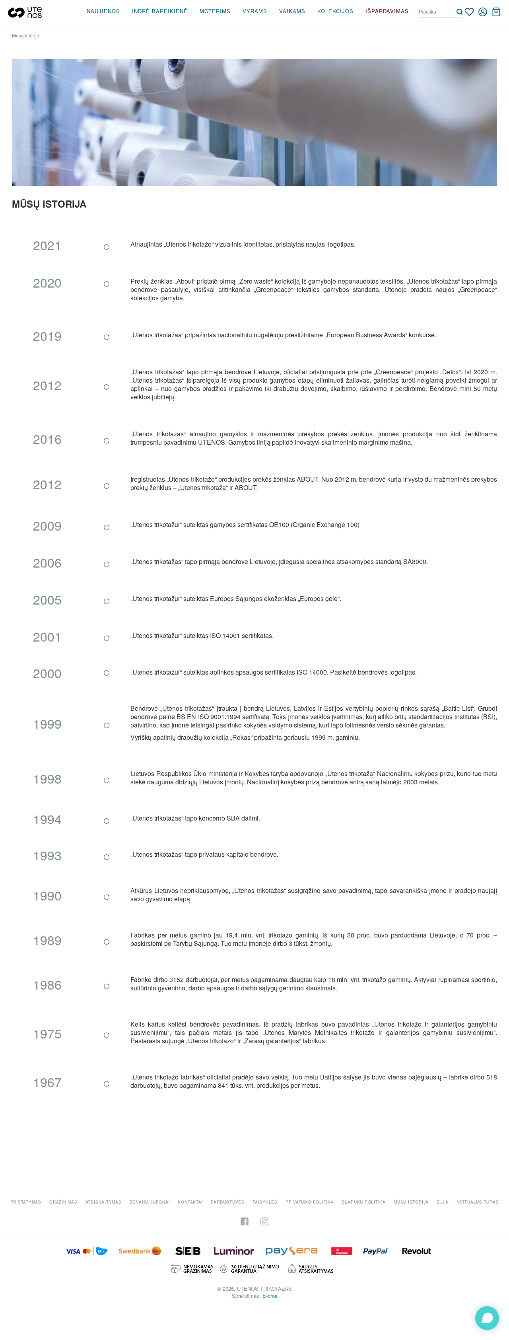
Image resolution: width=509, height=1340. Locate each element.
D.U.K (443, 1202)
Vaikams (292, 11)
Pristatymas (25, 1202)
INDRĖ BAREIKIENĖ (160, 11)
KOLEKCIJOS (335, 11)
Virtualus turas (478, 1202)
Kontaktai (190, 1202)
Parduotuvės (227, 1202)
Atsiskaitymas (103, 1202)
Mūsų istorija (411, 1202)
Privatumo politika (310, 1202)
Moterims (215, 11)
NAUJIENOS (103, 11)
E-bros (270, 1295)
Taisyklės (265, 1202)
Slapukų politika (364, 1202)
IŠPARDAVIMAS (387, 11)
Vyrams (255, 11)
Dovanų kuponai (150, 1202)
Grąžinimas (63, 1202)
